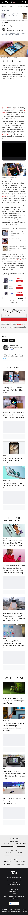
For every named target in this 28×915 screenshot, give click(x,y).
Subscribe (18, 2)
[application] (14, 149)
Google (4, 197)
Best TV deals (7, 864)
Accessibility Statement (14, 877)
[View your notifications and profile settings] (11, 2)
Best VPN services (21, 846)
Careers (14, 893)
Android (12, 340)
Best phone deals (7, 861)
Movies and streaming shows (7, 846)
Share (6, 61)
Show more (21, 298)
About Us (14, 882)
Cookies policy (14, 889)
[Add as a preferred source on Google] (14, 903)
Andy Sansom (10, 28)
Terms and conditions (14, 884)
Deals (11, 6)
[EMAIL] (13, 349)
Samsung (5, 107)
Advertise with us (14, 891)
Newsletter (23, 61)
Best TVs (20, 852)
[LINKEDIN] (11, 349)
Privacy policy (14, 887)
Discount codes (20, 864)
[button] (14, 280)
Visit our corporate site (18, 909)
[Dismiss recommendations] (26, 11)
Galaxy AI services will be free (14, 260)
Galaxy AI (5, 135)
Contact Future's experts (14, 880)
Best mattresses (19, 855)
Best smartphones (8, 855)
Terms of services (18, 323)
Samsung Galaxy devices (20, 843)
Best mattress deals (20, 861)
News (21, 30)
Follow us (15, 61)
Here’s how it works (15, 34)
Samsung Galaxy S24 (14, 109)
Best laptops (8, 852)
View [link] (19, 281)
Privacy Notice (20, 324)
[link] (6, 280)
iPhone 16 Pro (7, 843)
